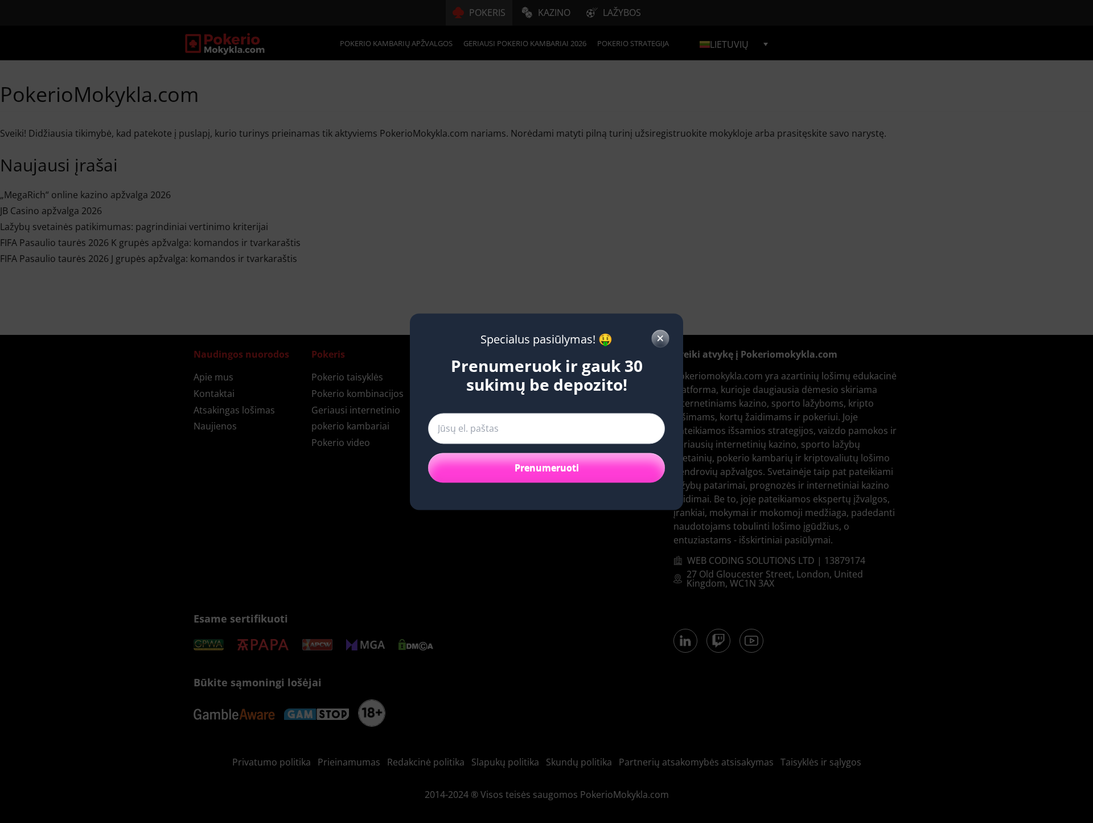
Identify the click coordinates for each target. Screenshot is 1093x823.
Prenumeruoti (547, 467)
